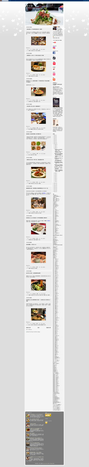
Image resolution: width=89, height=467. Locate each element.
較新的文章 (28, 327)
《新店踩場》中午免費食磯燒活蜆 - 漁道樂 (34, 29)
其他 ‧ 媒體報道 (31, 129)
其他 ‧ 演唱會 (55, 229)
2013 (55, 189)
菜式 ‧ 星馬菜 (55, 301)
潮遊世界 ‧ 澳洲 (55, 391)
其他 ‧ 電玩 (54, 226)
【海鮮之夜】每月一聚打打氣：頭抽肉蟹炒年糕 (35, 159)
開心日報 (42, 129)
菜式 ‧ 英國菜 (55, 306)
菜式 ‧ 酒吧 (54, 315)
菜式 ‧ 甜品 (54, 321)
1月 (55, 181)
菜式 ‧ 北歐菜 (55, 273)
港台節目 (34, 129)
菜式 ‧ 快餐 (54, 291)
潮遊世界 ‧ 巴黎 (55, 375)
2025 (55, 136)
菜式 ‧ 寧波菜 (55, 341)
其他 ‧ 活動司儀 (55, 215)
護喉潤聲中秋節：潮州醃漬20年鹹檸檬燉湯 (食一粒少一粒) (37, 188)
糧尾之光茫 (54, 403)
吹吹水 (54, 208)
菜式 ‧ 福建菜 (55, 342)
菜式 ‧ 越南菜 (55, 331)
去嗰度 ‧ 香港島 (31, 183)
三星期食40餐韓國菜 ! (56, 196)
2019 (55, 143)
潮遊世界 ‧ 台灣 (38, 101)
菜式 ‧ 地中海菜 (55, 281)
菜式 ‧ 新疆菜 (55, 336)
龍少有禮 (54, 394)
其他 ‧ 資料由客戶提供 (56, 225)
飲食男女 (54, 366)
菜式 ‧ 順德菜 (55, 333)
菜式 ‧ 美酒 (54, 304)
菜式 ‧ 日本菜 (35, 50)
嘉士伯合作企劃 (55, 372)
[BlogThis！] (41, 49)
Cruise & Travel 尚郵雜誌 (56, 404)
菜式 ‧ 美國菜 (55, 305)
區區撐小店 (54, 253)
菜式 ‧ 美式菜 (55, 302)
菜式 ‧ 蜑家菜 (55, 344)
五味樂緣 (54, 197)
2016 (55, 185)
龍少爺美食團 (55, 396)
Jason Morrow (46, 463)
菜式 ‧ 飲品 (54, 334)
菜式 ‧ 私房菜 (55, 292)
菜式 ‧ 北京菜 (55, 272)
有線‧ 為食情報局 (55, 205)
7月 (55, 174)
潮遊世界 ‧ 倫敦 (55, 381)
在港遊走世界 (55, 204)
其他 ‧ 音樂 (54, 217)
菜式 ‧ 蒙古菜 (55, 343)
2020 (55, 142)
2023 (55, 138)
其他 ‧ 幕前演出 (55, 228)
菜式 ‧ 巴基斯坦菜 (55, 265)
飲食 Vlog (54, 364)
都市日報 (54, 255)
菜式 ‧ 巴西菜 (55, 264)
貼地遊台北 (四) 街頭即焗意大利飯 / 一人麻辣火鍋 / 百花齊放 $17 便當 (58, 171)
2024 (55, 137)
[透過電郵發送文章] (39, 49)
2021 (55, 141)
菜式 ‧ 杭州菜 (55, 294)
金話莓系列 (54, 242)
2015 (55, 186)
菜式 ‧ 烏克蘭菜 (55, 312)
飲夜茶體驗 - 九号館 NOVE (31, 244)
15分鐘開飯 (54, 195)
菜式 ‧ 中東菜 (55, 263)
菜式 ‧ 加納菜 (55, 271)
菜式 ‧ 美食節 (55, 303)
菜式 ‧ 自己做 (55, 284)
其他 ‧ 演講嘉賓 (55, 230)
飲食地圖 (54, 365)
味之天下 (54, 238)
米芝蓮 (54, 207)
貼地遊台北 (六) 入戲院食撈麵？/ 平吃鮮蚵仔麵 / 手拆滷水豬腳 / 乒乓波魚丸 (58, 154)
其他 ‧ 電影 (54, 227)
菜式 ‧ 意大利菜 (55, 335)
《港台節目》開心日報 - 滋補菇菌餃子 (33, 106)
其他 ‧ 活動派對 (55, 216)
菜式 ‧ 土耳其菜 (55, 261)
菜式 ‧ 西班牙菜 (55, 286)
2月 (55, 180)
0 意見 (37, 49)
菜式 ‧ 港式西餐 (55, 325)
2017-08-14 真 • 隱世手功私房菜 (34, 442)
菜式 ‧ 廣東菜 (39, 183)
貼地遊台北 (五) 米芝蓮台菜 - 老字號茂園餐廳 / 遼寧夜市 (36, 217)
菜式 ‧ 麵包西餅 (55, 356)
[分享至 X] (42, 49)
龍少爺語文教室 (55, 401)
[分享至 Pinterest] (44, 49)
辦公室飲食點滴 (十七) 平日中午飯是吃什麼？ (36, 414)
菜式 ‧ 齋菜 (54, 355)
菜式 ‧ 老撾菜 (55, 283)
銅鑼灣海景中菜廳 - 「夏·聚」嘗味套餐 (35, 452)
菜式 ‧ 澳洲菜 (55, 353)
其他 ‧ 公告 (54, 209)
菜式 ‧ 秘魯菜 (55, 313)
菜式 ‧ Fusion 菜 (55, 361)
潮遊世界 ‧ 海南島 (55, 383)
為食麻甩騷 (54, 243)
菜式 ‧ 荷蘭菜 (55, 322)
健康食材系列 (55, 251)
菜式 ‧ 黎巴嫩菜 (55, 351)
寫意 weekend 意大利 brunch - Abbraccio (36, 447)
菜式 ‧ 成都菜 (55, 282)
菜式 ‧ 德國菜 (55, 346)
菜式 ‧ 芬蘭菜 (55, 296)
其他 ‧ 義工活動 (55, 224)
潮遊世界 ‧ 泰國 (55, 382)
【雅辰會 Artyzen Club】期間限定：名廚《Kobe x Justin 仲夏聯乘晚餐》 (36, 429)
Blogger (51, 463)
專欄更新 (54, 254)
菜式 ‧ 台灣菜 (33, 101)
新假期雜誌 (54, 371)
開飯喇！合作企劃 (55, 363)
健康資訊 (54, 252)
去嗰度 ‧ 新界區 (55, 200)
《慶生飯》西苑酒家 (33, 423)
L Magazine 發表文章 (56, 405)
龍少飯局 (54, 395)
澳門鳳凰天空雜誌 (55, 392)
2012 (55, 190)
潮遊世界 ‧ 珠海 (55, 384)
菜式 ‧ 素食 (54, 314)
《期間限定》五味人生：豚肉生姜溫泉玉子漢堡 (35, 55)
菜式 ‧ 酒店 (35, 183)
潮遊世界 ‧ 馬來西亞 (56, 385)
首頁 (38, 327)
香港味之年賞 (55, 246)
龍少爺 (59, 26)
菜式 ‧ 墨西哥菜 (55, 352)
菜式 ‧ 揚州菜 (55, 324)
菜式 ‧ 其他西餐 (55, 293)
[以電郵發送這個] (41, 127)
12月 (55, 144)
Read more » (28, 47)
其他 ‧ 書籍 (54, 218)
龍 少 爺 (30, 6)
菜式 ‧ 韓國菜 (55, 354)
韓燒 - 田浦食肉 (32, 433)
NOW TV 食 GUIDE (55, 406)
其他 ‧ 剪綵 (54, 219)
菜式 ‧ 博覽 (54, 323)
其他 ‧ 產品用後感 (55, 220)
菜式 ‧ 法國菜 (55, 295)
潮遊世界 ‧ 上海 (55, 374)
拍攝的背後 (54, 239)
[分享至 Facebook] (43, 49)
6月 (55, 175)
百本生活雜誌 (55, 206)
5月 (55, 176)
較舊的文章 (48, 327)
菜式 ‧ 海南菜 (55, 311)
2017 (55, 184)
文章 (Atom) (30, 329)
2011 (54, 191)
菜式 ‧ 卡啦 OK (55, 274)
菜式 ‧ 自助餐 (55, 285)
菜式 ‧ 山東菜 (55, 262)
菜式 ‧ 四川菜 (55, 276)
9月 (55, 148)
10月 (55, 147)
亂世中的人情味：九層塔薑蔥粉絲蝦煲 (33, 273)
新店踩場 (39, 50)
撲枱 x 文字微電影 (55, 373)
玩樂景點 (30, 101)
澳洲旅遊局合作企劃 (56, 393)
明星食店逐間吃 (55, 240)
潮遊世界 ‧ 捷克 (55, 386)
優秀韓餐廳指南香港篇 (56, 402)
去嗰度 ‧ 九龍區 (31, 50)
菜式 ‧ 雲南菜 (38, 129)
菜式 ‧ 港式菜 (55, 326)
